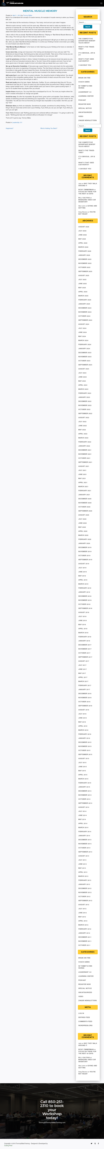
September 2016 (85, 706)
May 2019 (82, 576)
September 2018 (85, 608)
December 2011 (84, 937)
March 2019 (83, 584)
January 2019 (84, 592)
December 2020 (84, 499)
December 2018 (84, 596)
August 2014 (83, 807)
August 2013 (83, 856)
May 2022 (82, 430)
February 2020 (84, 539)
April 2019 (82, 580)
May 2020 (82, 527)
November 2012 (85, 892)
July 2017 (82, 665)
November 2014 (85, 795)
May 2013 (82, 868)
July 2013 (82, 860)
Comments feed (85, 1021)
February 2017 (84, 685)
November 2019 (85, 551)
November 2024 (85, 312)
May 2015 (82, 771)
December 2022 (84, 401)
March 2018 (83, 633)
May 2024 (82, 336)
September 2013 (85, 852)
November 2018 (85, 600)
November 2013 (85, 844)
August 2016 (83, 710)
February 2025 (84, 300)
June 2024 (82, 332)
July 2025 (82, 279)
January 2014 (84, 836)
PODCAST (82, 100)
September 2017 (85, 657)
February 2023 (84, 393)
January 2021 (84, 495)
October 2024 (84, 316)
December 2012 (84, 888)
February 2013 (84, 880)
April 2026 (82, 243)
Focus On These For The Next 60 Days (87, 193)
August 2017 (83, 661)
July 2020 (82, 519)
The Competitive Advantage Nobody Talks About (86, 41)
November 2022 (85, 405)
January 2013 (84, 884)
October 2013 (84, 848)
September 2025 (85, 271)
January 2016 (84, 738)
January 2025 (84, 304)
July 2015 (82, 762)
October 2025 (84, 267)
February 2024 (84, 344)
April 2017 (82, 677)
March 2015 (83, 779)
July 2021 (82, 470)
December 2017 (84, 645)
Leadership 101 (17, 122)
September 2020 (85, 511)
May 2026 (82, 239)
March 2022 (83, 438)
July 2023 (82, 373)
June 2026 (82, 235)
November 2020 (85, 503)
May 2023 (82, 381)
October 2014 (84, 799)
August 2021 (83, 466)
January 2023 (84, 397)
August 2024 (83, 324)
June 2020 (82, 523)
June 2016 (82, 718)
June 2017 (82, 669)
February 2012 (84, 929)
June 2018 (82, 620)
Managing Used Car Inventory (87, 201)
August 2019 (83, 564)
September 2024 (85, 320)
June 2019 (82, 572)
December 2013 (84, 840)
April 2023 (82, 385)
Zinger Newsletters (87, 120)
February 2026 (84, 251)
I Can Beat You (84, 65)
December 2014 (84, 791)
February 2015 (84, 783)
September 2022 (85, 413)
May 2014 (82, 819)
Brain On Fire (84, 78)
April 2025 (82, 292)
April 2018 (82, 629)
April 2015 (82, 775)
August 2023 (83, 369)
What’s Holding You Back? (48, 128)
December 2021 (84, 450)
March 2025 (83, 296)
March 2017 (83, 681)
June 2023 (82, 377)
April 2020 (82, 531)
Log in (81, 1013)
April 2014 (82, 823)
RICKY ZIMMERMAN (86, 190)
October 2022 (84, 409)
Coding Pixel (8, 1145)
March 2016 (83, 730)
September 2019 (85, 560)
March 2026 (83, 247)
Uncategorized (85, 112)
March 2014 (83, 827)
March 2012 (83, 925)
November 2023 (85, 357)
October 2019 (84, 555)
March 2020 (83, 535)
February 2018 (84, 637)
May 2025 (82, 288)
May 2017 (82, 673)
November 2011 (85, 941)
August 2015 (83, 758)
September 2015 (85, 754)
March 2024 (83, 340)
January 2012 (84, 933)
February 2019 (84, 588)
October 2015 (84, 750)
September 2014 (85, 803)
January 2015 (84, 787)
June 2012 (82, 913)
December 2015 (84, 742)
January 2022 (84, 446)
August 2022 (83, 417)
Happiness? (9, 128)
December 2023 (84, 353)
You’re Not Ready (87, 213)
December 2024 (84, 308)
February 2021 (84, 491)
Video (80, 116)
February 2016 (84, 734)
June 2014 (82, 815)
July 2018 (82, 616)
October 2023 (84, 361)
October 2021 (84, 458)
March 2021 (83, 486)
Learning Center (86, 96)
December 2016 (84, 693)
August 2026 (83, 227)
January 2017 (84, 689)
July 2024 (82, 328)
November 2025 (85, 263)
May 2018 (82, 624)
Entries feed (84, 1017)
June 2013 (82, 864)
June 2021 (82, 474)
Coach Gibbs (84, 82)
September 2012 (85, 900)
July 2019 (82, 568)
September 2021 (85, 462)
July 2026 (82, 231)
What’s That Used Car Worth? (86, 60)
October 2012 (84, 896)
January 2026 (84, 255)
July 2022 (82, 422)
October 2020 (84, 507)
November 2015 (85, 746)
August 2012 (83, 905)
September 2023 (85, 365)
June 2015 (82, 767)
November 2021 (85, 454)
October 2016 (84, 702)
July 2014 (82, 811)
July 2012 (82, 909)
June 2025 (82, 284)
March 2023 (83, 389)
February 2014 (84, 831)
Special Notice (85, 108)
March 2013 (83, 876)
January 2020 (84, 543)
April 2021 (82, 482)
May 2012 (82, 917)
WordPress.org (85, 1025)
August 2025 (83, 275)
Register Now (84, 104)
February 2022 (84, 442)
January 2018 (84, 641)
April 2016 (82, 726)
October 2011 (84, 945)
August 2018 (83, 612)
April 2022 (82, 434)
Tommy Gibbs (27, 15)
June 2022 (82, 426)
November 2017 (85, 649)
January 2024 (84, 348)
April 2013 (82, 872)
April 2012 (82, 921)
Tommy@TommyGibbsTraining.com (52, 1122)
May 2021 (82, 478)
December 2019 (84, 547)
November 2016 (85, 698)
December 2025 (84, 259)
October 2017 (84, 653)
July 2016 (82, 714)
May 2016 (82, 722)
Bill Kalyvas (84, 198)
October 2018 (84, 604)
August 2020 (83, 515)
